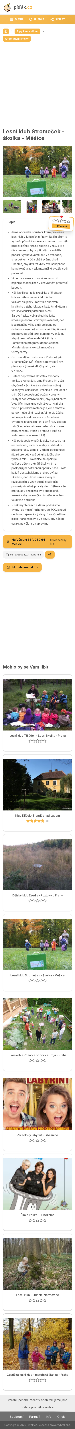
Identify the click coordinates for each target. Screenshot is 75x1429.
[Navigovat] (50, 555)
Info (49, 1416)
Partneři (34, 1416)
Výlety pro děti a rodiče (37, 1407)
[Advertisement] (37, 84)
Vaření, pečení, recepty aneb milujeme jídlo (37, 1400)
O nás (61, 1416)
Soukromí (16, 1416)
